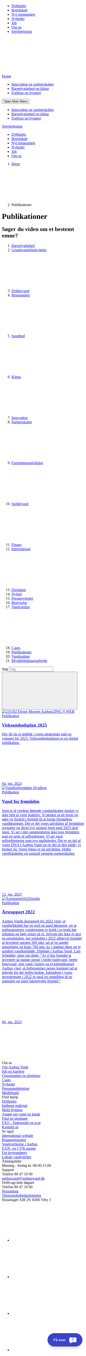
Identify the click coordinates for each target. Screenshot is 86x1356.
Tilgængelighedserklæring (21, 1195)
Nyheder (18, 19)
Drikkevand (20, 291)
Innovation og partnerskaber (32, 84)
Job (14, 23)
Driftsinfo (18, 6)
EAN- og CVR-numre (19, 1148)
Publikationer (21, 652)
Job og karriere (13, 1071)
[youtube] (47, 1350)
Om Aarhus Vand (15, 1067)
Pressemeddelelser (15, 1088)
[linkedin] (47, 1240)
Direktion (18, 590)
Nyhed (16, 594)
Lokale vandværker (16, 1157)
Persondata (10, 1191)
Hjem (15, 164)
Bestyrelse (19, 603)
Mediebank (10, 1093)
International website (17, 1136)
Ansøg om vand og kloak (21, 1114)
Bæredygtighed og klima (30, 89)
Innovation (19, 418)
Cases (15, 648)
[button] (15, 101)
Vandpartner (20, 656)
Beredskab (19, 10)
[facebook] (47, 1277)
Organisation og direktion (21, 1076)
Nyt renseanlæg (23, 14)
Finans (16, 545)
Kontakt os (10, 1127)
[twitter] (47, 1313)
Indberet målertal (14, 1106)
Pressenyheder (22, 598)
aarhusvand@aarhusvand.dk (23, 1178)
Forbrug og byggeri (26, 93)
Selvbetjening (21, 31)
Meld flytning (12, 1110)
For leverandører (14, 1153)
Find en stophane (15, 1118)
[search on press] (39, 690)
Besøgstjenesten (14, 1140)
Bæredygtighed (23, 246)
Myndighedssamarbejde (29, 661)
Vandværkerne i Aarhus (20, 1144)
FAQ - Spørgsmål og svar (21, 1123)
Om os (16, 27)
